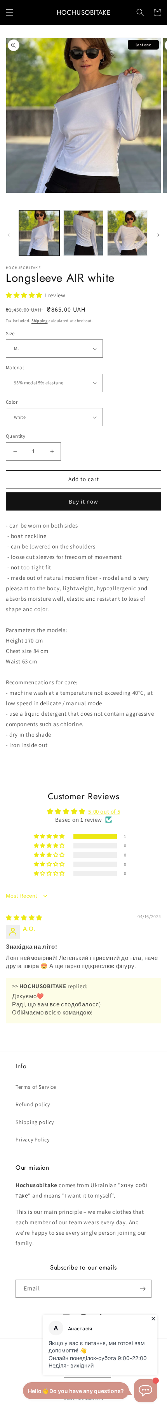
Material (15, 367)
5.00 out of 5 (104, 811)
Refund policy (33, 1104)
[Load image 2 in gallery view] (83, 233)
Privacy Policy (32, 1139)
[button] (9, 12)
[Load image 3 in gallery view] (127, 233)
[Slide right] (158, 234)
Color (11, 402)
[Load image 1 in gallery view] (39, 233)
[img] (24, 917)
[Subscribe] (142, 1289)
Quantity (15, 436)
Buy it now (83, 501)
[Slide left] (8, 234)
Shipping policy (35, 1122)
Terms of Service (36, 1086)
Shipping (39, 320)
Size (10, 333)
